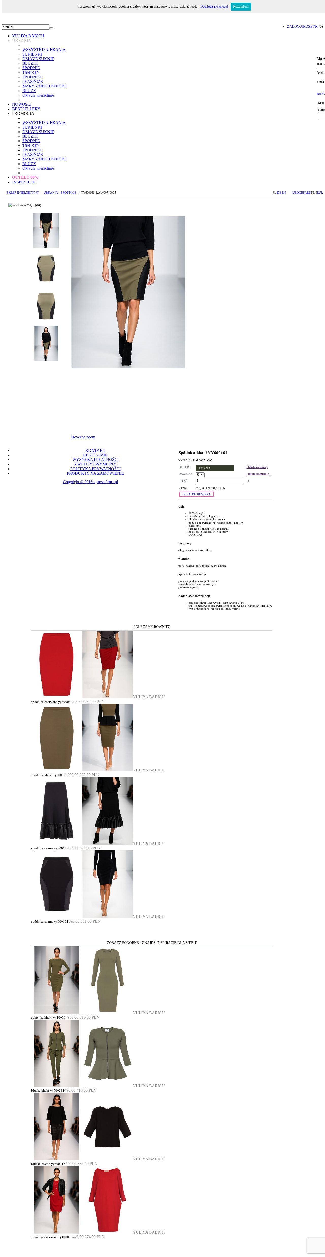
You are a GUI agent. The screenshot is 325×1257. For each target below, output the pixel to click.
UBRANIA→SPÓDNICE (60, 192)
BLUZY (29, 90)
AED (308, 192)
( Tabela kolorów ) (257, 467)
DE (279, 192)
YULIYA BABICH (28, 36)
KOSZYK (310, 26)
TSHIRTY (31, 72)
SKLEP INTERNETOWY (23, 192)
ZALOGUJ (295, 26)
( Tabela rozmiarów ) (258, 473)
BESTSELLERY (26, 109)
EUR (320, 192)
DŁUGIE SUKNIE (38, 59)
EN (284, 192)
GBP (302, 192)
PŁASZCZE (32, 81)
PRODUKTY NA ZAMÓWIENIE (95, 473)
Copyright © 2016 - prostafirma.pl (90, 482)
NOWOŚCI (21, 104)
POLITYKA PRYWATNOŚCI (95, 468)
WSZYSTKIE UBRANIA (44, 49)
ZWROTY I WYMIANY (95, 464)
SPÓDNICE (32, 77)
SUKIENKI (32, 54)
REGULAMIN (95, 455)
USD (295, 192)
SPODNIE (31, 68)
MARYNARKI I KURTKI (44, 86)
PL (274, 192)
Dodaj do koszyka (196, 494)
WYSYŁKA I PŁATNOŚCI (95, 459)
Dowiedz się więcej (214, 6)
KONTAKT (95, 450)
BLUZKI (30, 63)
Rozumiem (241, 6)
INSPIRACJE (23, 182)
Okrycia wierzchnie (38, 95)
